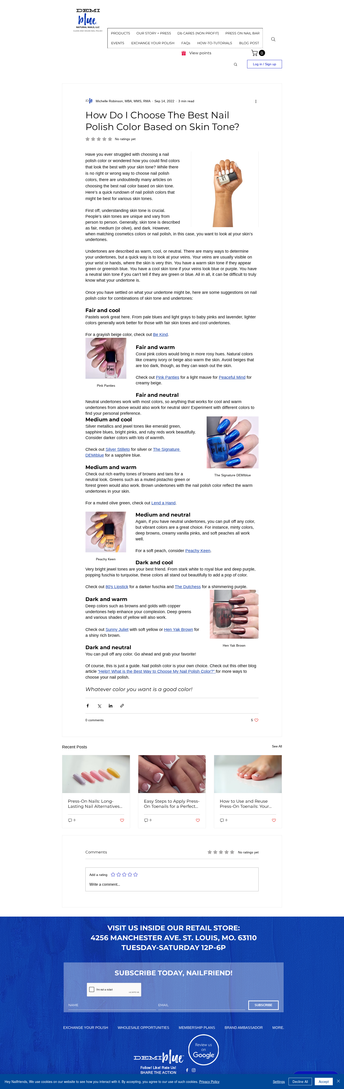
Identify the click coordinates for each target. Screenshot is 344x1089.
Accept (324, 1081)
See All (277, 746)
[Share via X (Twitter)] (99, 705)
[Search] (273, 39)
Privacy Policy (209, 1081)
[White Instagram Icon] (193, 1070)
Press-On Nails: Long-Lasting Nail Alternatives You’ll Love (94, 804)
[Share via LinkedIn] (110, 705)
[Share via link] (122, 705)
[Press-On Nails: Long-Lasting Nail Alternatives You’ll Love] (96, 774)
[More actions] (256, 101)
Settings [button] (279, 1081)
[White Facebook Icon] (187, 1070)
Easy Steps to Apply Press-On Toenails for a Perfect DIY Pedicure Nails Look (172, 804)
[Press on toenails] (248, 774)
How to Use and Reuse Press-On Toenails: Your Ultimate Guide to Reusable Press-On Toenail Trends (244, 804)
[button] (120, 33)
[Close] (338, 1081)
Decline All (300, 1081)
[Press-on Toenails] (172, 774)
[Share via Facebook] (87, 705)
